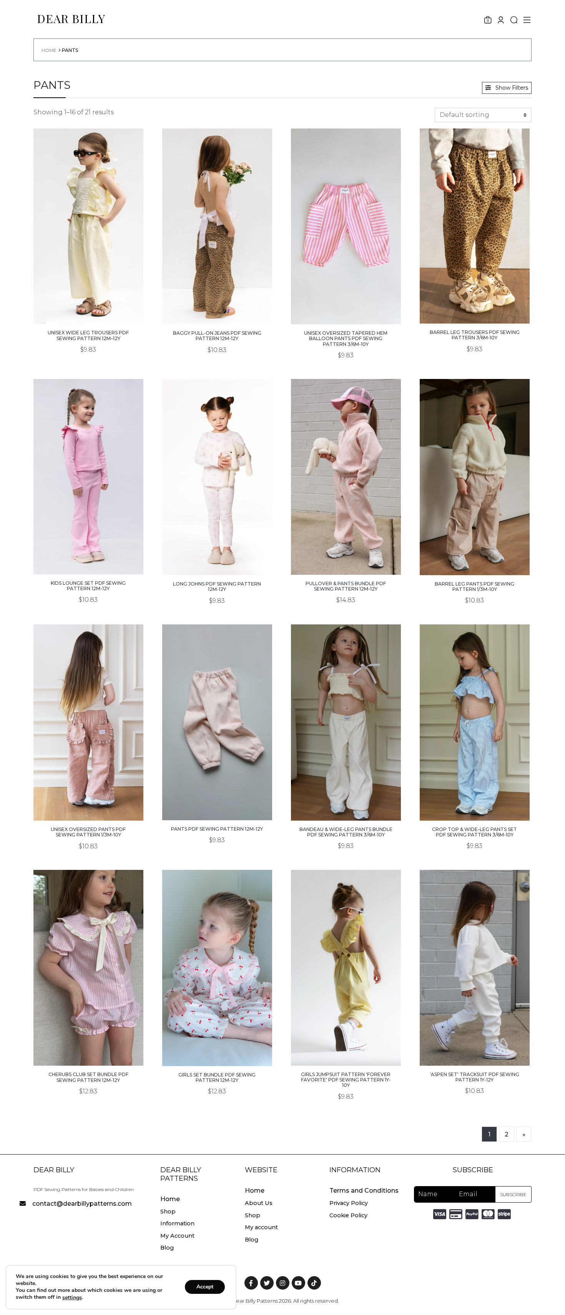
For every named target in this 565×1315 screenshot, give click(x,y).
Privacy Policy (348, 1203)
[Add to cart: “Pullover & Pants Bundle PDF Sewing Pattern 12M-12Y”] (346, 556)
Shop (168, 1211)
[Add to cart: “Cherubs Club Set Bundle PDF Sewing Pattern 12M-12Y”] (88, 1047)
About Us (259, 1203)
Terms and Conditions (364, 1190)
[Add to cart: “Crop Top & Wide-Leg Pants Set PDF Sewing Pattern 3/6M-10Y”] (474, 802)
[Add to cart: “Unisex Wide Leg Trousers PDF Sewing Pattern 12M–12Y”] (88, 305)
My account (261, 1227)
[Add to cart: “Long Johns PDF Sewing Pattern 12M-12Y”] (217, 557)
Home (49, 50)
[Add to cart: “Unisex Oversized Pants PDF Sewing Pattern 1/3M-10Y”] (88, 802)
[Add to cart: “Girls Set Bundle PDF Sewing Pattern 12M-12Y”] (217, 1048)
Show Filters (511, 87)
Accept (204, 1287)
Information (177, 1223)
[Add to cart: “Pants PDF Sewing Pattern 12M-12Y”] (217, 802)
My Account (177, 1235)
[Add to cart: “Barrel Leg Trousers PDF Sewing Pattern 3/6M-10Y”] (474, 305)
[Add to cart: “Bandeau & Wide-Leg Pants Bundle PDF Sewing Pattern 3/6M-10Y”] (346, 802)
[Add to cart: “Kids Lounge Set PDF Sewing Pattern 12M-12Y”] (88, 556)
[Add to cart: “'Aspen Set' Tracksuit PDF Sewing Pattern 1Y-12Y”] (474, 1047)
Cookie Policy (348, 1215)
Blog (167, 1247)
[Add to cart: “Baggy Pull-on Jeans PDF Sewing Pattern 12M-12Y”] (217, 306)
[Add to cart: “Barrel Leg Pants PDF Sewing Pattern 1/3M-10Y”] (474, 557)
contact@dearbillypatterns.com (82, 1203)
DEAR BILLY (71, 18)
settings (72, 1297)
